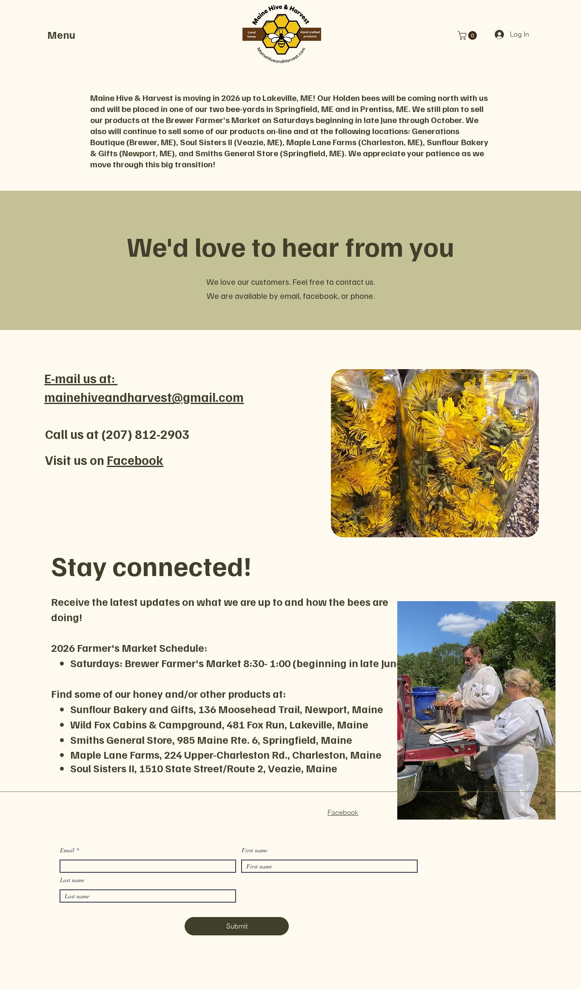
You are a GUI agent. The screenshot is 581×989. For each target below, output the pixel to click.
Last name (72, 880)
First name (255, 850)
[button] (66, 35)
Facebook (135, 460)
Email (67, 850)
